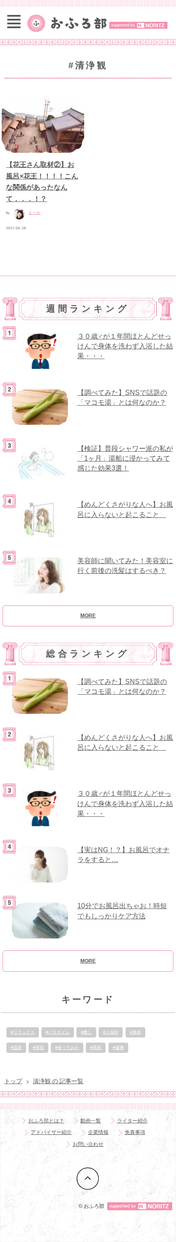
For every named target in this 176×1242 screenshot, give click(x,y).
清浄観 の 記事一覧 (58, 1081)
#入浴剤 (110, 1032)
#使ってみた (67, 1047)
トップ (13, 1081)
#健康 (118, 1047)
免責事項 (135, 1132)
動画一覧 (90, 1121)
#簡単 (95, 1047)
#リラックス (23, 1032)
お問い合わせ (88, 1144)
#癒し (86, 1032)
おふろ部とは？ (46, 1121)
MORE (88, 616)
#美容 (135, 1032)
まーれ (35, 213)
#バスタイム (58, 1032)
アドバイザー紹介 (51, 1132)
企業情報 (98, 1132)
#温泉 (16, 1047)
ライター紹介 (132, 1121)
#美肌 (38, 1047)
